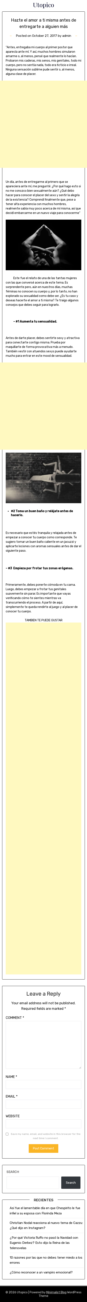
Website (13, 1116)
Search (13, 1172)
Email (12, 1096)
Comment (15, 1018)
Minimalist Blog (56, 1292)
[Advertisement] (43, 124)
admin (66, 36)
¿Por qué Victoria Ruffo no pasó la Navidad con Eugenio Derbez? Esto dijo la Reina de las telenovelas (44, 1243)
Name (11, 1077)
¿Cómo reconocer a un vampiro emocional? (41, 1272)
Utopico (43, 5)
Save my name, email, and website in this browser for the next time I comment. (45, 1136)
